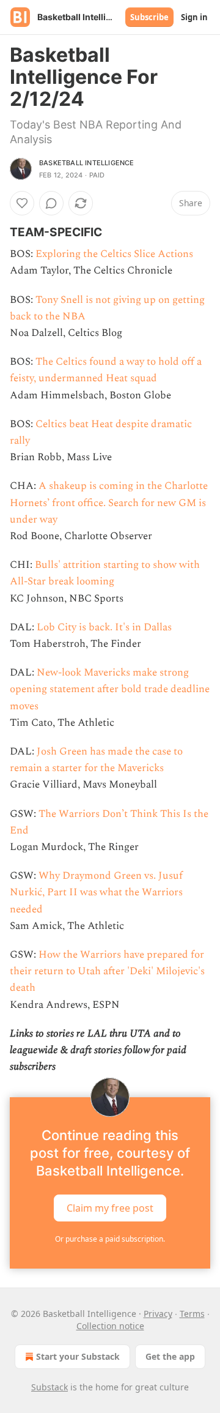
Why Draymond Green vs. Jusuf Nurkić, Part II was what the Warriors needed (96, 892)
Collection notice (110, 1326)
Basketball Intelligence (86, 162)
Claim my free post (110, 1208)
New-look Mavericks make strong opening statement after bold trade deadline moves (110, 689)
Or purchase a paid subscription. (110, 1239)
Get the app (170, 1356)
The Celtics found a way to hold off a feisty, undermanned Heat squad (106, 370)
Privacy (158, 1313)
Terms (192, 1313)
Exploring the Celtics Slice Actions (114, 254)
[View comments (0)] (51, 203)
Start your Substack (78, 1356)
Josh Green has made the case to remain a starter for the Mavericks (96, 760)
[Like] (22, 203)
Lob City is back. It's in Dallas (104, 627)
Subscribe (149, 17)
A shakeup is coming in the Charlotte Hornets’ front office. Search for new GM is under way (109, 502)
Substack (49, 1387)
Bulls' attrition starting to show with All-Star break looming (105, 573)
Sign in (194, 17)
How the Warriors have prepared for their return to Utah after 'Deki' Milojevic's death (107, 971)
